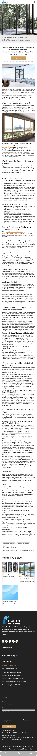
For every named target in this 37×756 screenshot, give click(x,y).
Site (26, 54)
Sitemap (19, 749)
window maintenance (10, 550)
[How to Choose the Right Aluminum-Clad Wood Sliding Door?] (10, 592)
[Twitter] (10, 641)
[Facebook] (6, 641)
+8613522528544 (15, 672)
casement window (9, 544)
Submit (9, 726)
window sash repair (26, 550)
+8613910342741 (15, 740)
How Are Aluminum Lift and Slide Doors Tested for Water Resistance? (26, 580)
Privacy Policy (28, 749)
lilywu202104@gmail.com (16, 678)
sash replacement (23, 544)
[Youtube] (13, 641)
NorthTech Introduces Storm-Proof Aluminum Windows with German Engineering (9, 575)
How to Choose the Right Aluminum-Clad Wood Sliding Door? (10, 603)
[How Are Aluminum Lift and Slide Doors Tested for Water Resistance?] (27, 569)
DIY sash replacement (10, 547)
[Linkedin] (3, 641)
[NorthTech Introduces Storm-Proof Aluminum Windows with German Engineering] (10, 567)
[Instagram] (16, 641)
